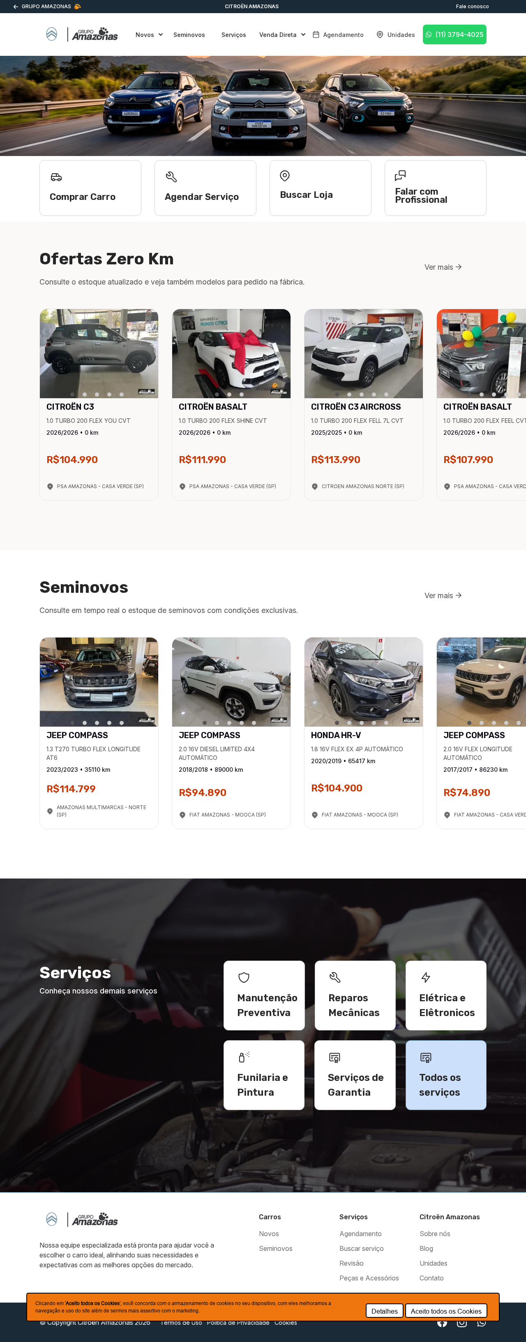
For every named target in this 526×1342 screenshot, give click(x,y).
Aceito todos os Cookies (446, 1311)
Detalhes (384, 1311)
